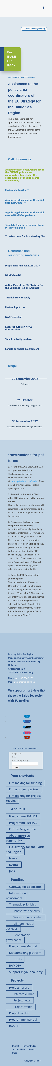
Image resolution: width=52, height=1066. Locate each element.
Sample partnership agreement (22, 349)
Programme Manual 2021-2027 (22, 265)
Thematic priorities (22, 904)
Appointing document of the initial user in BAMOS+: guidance (24, 214)
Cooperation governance (18, 937)
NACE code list (13, 317)
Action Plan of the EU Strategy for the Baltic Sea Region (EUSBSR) (24, 286)
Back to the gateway (35, 28)
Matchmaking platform (25, 953)
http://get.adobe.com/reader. (25, 481)
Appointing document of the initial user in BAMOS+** (24, 201)
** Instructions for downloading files (25, 236)
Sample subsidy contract (18, 339)
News (13, 858)
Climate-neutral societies (20, 926)
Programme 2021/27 (23, 816)
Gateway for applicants (25, 887)
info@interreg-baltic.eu (24, 682)
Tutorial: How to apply (17, 297)
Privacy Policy (29, 1046)
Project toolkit (19, 1013)
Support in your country (26, 972)
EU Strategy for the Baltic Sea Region (25, 849)
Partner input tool (15, 307)
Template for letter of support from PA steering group (24, 226)
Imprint (15, 1046)
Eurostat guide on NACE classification (18, 328)
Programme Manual (23, 946)
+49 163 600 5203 (24, 678)
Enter (15, 767)
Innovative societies (26, 911)
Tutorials (15, 959)
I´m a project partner (24, 789)
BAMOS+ (15, 965)
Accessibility (19, 1050)
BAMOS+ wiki (13, 275)
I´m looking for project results (23, 798)
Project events (22, 1007)
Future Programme (22, 829)
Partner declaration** (17, 190)
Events (13, 865)
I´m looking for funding (25, 783)
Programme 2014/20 (23, 823)
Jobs (12, 871)
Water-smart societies (28, 917)
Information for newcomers (18, 895)
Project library (19, 988)
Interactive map (23, 994)
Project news (22, 1000)
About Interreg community (18, 838)
